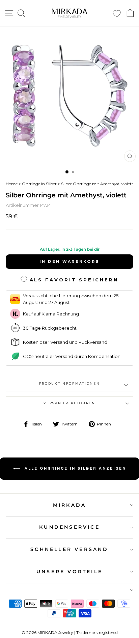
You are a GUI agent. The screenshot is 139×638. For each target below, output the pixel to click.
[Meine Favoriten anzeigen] (116, 13)
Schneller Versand (69, 549)
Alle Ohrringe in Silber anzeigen (74, 468)
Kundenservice (69, 527)
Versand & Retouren (69, 403)
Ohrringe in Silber (39, 183)
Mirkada (69, 505)
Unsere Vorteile (69, 571)
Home (12, 183)
